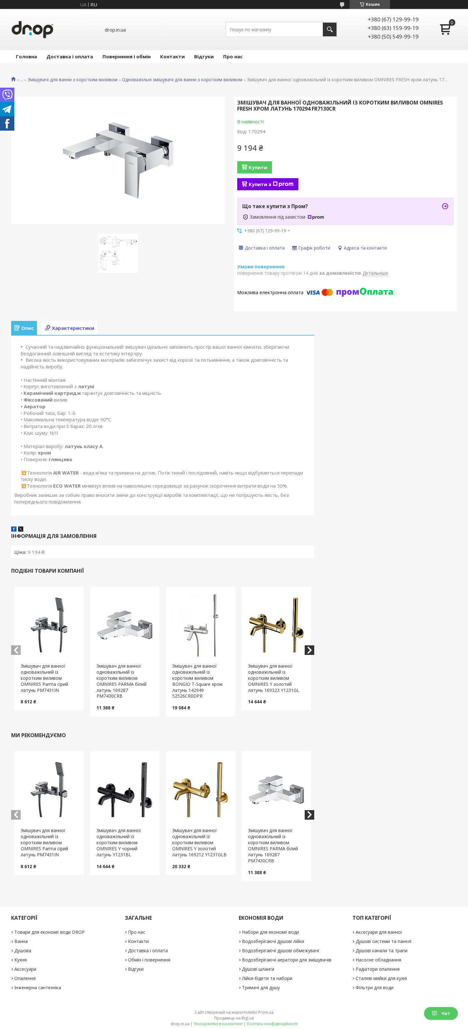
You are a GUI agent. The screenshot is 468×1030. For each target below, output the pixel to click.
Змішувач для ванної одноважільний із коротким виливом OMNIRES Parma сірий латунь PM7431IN (44, 678)
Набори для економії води (270, 932)
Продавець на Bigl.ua (234, 1018)
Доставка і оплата (69, 56)
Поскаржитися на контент (218, 1023)
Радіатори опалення (378, 969)
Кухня (20, 960)
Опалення (25, 978)
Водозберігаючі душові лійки (273, 941)
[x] (20, 529)
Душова (22, 950)
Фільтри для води (375, 987)
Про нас (233, 56)
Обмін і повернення (149, 960)
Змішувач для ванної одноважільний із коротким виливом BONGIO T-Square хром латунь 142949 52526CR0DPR (197, 681)
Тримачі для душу (261, 987)
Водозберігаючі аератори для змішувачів (286, 960)
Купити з (260, 184)
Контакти (172, 56)
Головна (26, 56)
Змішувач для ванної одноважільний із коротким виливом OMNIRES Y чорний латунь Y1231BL (118, 842)
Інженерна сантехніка (37, 987)
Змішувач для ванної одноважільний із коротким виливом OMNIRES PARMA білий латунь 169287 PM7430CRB (121, 681)
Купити (258, 167)
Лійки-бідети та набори (267, 978)
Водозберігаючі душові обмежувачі (280, 950)
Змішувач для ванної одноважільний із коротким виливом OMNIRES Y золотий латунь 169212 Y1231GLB (199, 842)
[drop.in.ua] (32, 29)
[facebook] (14, 529)
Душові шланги (258, 969)
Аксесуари (25, 969)
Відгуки (204, 56)
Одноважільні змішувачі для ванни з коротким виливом (182, 80)
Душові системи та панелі (383, 941)
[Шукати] (330, 29)
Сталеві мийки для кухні (381, 978)
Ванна (21, 941)
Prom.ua (265, 1012)
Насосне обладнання (378, 960)
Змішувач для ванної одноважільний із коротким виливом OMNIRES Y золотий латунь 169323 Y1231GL (273, 678)
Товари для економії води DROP (49, 932)
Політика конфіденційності (272, 1023)
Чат (445, 1013)
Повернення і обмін (127, 56)
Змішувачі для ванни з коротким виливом (72, 80)
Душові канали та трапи (382, 950)
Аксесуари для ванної (379, 932)
